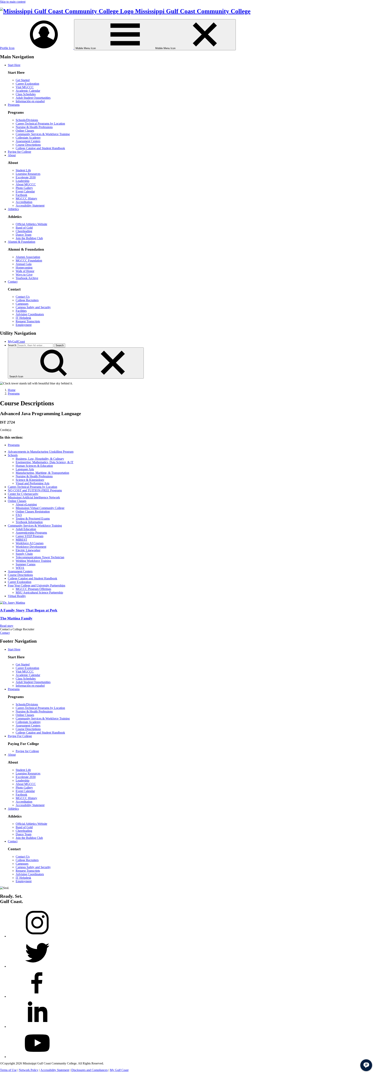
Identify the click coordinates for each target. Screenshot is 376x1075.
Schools (13, 455)
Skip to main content (12, 1)
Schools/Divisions (27, 120)
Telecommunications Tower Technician (40, 557)
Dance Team (23, 234)
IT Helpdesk (23, 317)
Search (12, 345)
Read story (6, 625)
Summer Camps (25, 564)
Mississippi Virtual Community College (40, 508)
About (12, 155)
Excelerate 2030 (26, 177)
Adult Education (26, 529)
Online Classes (25, 130)
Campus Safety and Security (33, 307)
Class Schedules (26, 94)
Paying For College (20, 736)
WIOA (20, 567)
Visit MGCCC (25, 87)
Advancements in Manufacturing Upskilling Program (40, 451)
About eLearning (26, 504)
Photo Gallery (24, 188)
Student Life (23, 170)
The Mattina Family (16, 618)
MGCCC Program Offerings (33, 589)
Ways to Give (24, 274)
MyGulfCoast (16, 341)
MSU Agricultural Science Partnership (39, 592)
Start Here (14, 65)
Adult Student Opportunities (33, 97)
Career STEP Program (29, 536)
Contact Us (23, 296)
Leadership (22, 181)
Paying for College (19, 151)
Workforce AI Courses (29, 543)
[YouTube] (37, 1056)
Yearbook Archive (27, 278)
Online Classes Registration (33, 511)
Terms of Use (8, 1070)
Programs (14, 104)
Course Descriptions (28, 144)
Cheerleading (24, 231)
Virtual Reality (17, 596)
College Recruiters (27, 300)
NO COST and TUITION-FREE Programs (35, 490)
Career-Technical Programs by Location (40, 123)
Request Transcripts (28, 321)
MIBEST (21, 539)
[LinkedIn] (37, 1026)
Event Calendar (25, 191)
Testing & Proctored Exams (33, 518)
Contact (12, 281)
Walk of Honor (25, 271)
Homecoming (24, 267)
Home (11, 390)
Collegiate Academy (28, 137)
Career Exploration (27, 83)
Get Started (23, 80)
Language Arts (25, 469)
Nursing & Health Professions (34, 127)
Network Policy (28, 1070)
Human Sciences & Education (34, 465)
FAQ (19, 515)
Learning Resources (28, 173)
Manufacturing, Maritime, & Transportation (42, 472)
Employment (24, 325)
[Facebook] (37, 996)
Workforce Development (31, 546)
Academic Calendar (28, 90)
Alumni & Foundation (21, 241)
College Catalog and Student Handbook (40, 148)
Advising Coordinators (30, 314)
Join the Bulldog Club (29, 238)
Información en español (30, 101)
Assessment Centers (28, 141)
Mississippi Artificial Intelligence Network (34, 497)
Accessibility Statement (30, 205)
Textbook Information (29, 522)
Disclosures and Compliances (89, 1070)
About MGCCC (26, 184)
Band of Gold (24, 227)
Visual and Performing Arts (32, 483)
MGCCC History (26, 198)
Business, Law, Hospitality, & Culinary (40, 458)
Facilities (21, 310)
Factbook (21, 195)
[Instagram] (37, 936)
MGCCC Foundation (29, 260)
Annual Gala (24, 264)
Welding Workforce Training (33, 560)
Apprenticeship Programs (31, 532)
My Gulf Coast (119, 1070)
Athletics (13, 209)
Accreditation (24, 202)
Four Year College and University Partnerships (36, 585)
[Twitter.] (37, 966)
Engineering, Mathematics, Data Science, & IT (44, 462)
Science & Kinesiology (30, 479)
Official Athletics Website (31, 224)
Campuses (22, 303)
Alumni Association (28, 257)
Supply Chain (24, 553)
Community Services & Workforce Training (43, 134)
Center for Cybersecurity (23, 494)
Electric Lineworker (28, 550)
